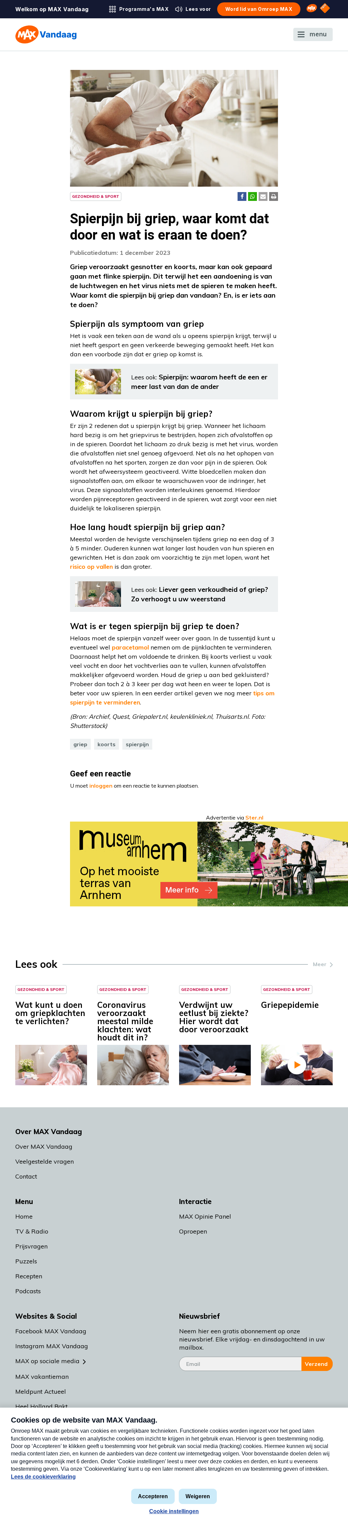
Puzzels (26, 1261)
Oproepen (193, 1231)
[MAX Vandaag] (45, 34)
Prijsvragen (31, 1246)
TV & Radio (31, 1231)
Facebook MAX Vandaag (50, 1331)
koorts (107, 744)
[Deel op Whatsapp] (252, 196)
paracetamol (130, 647)
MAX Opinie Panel (205, 1216)
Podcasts (28, 1291)
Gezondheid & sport (95, 196)
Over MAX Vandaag (43, 1146)
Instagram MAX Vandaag (51, 1346)
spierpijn (137, 744)
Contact (26, 1176)
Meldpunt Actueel (40, 1391)
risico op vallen (91, 566)
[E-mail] (263, 196)
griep (80, 744)
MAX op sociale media (47, 1361)
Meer (320, 964)
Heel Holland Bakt (41, 1406)
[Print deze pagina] (273, 196)
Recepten (28, 1276)
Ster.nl (254, 817)
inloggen (100, 785)
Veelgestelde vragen (44, 1161)
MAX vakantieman (42, 1376)
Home (24, 1216)
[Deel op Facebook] (242, 196)
